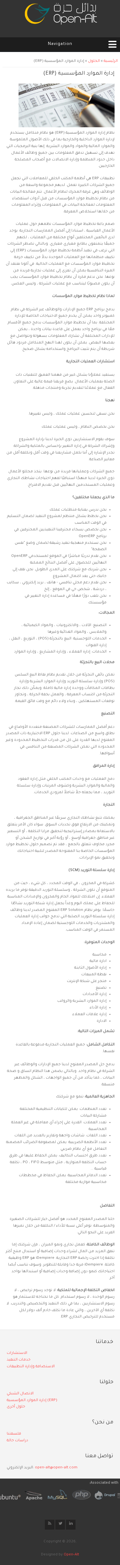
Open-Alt (71, 1555)
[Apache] (29, 1494)
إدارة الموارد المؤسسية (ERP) (32, 1401)
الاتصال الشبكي (20, 1394)
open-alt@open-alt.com (56, 1468)
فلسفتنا (14, 1434)
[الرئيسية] (60, 16)
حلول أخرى (16, 1407)
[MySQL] (53, 1494)
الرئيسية (111, 61)
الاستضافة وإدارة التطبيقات (31, 1367)
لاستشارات (16, 1353)
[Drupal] (101, 1494)
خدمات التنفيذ (18, 1360)
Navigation (60, 44)
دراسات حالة (17, 1441)
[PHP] (77, 1494)
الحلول (94, 61)
